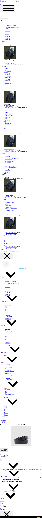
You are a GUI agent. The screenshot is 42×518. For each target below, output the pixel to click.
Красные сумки (7, 36)
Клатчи (6, 391)
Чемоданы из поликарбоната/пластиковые (11, 167)
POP (4, 414)
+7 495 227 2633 (2, 4)
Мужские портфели (8, 83)
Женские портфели (8, 319)
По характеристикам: (7, 156)
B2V (4, 238)
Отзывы (3, 498)
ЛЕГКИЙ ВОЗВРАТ (9, 63)
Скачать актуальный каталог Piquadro (9, 60)
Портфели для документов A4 (9, 70)
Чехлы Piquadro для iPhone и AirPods (10, 394)
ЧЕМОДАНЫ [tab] (4, 362)
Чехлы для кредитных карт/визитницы (10, 205)
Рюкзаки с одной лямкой (8, 331)
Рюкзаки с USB (7, 117)
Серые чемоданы (7, 171)
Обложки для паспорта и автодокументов (11, 208)
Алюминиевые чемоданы (8, 374)
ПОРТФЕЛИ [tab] (4, 301)
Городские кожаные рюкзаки (9, 115)
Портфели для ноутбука (8, 71)
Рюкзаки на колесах (8, 114)
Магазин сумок (2, 252)
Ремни (6, 392)
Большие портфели (8, 76)
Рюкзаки (3, 109)
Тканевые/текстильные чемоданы (10, 166)
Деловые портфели (8, 305)
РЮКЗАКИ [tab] (3, 325)
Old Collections (6, 245)
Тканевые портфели (8, 74)
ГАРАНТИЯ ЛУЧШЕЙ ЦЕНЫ (10, 64)
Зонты (6, 206)
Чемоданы (3, 153)
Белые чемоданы (7, 172)
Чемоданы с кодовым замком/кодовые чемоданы (12, 158)
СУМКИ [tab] (3, 277)
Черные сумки (7, 34)
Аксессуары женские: (7, 397)
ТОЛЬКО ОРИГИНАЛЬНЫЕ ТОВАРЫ (11, 62)
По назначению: (6, 68)
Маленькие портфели (8, 77)
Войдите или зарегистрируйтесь (21, 268)
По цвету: (5, 32)
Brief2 (4, 408)
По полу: (5, 81)
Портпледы (6, 28)
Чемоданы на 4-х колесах (8, 157)
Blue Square (5, 406)
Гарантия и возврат (4, 420)
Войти (1, 0)
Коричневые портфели (8, 316)
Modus (4, 411)
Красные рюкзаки (7, 343)
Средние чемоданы (8, 162)
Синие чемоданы (7, 170)
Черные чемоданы (7, 169)
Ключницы (6, 204)
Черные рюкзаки (7, 122)
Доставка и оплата (4, 419)
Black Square (5, 237)
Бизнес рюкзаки (7, 329)
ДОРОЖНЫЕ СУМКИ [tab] (5, 352)
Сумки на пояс (7, 26)
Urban (4, 240)
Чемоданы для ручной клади (9, 161)
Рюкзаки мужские (7, 345)
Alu (4, 236)
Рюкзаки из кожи (7, 120)
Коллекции (3, 235)
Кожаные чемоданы (8, 373)
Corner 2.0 (5, 239)
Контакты (3, 421)
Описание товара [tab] (4, 468)
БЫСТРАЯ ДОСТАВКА (9, 106)
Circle (4, 242)
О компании (2, 501)
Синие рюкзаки (7, 124)
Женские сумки (7, 39)
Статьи (3, 417)
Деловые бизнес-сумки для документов (10, 25)
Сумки (3, 20)
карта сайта (2, 510)
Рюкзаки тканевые (7, 119)
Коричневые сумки (8, 35)
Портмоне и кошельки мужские (9, 202)
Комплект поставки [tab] (5, 476)
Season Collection (6, 243)
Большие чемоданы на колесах (9, 371)
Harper (4, 241)
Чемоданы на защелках (8, 159)
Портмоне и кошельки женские (9, 210)
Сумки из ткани (7, 31)
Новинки (5, 84)
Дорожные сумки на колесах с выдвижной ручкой (12, 27)
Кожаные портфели (8, 73)
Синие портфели (7, 80)
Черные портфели (7, 79)
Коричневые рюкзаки (8, 123)
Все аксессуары (6, 388)
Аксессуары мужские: (7, 389)
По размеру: (5, 310)
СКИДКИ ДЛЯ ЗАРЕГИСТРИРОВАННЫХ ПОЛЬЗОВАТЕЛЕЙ (9, 251)
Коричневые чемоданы (8, 379)
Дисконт (3, 249)
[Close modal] (6, 514)
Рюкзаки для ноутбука (8, 116)
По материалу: (6, 29)
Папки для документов (8, 207)
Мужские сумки (7, 38)
